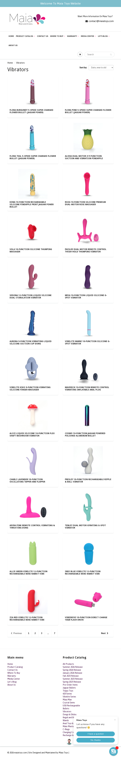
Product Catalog (24, 36)
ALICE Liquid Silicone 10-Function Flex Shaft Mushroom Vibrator (32, 434)
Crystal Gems (69, 702)
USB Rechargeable (71, 705)
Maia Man (67, 699)
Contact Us (42, 36)
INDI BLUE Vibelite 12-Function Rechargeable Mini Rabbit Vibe (82, 572)
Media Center (87, 36)
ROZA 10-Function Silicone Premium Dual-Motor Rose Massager (85, 203)
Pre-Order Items (70, 685)
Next (103, 633)
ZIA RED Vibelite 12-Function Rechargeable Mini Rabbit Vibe (27, 618)
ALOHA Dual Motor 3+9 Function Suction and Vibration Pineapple (84, 157)
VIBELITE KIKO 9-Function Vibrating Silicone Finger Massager (30, 388)
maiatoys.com (20, 752)
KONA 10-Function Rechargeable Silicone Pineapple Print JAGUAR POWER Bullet (32, 204)
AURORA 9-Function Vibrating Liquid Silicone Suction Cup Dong (30, 342)
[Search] (111, 54)
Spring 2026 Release (72, 670)
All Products (68, 664)
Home (11, 36)
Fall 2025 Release (71, 676)
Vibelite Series (69, 696)
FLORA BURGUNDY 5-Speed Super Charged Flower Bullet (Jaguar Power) (31, 111)
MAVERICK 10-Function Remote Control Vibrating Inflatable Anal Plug (87, 388)
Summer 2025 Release (73, 679)
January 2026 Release (72, 673)
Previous (17, 633)
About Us (13, 45)
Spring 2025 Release (72, 682)
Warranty (72, 36)
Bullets (66, 708)
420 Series (67, 693)
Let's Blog (103, 36)
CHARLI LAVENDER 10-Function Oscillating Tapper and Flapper (27, 480)
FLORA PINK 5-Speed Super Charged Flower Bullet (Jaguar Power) (88, 111)
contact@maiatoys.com (101, 21)
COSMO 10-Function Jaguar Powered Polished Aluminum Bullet (85, 434)
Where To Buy (56, 36)
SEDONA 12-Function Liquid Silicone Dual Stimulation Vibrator (30, 296)
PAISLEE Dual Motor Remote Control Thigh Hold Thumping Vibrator (85, 250)
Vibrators (67, 711)
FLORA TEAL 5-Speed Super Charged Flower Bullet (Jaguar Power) (33, 157)
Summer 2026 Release (73, 667)
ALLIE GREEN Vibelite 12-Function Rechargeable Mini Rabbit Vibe (28, 572)
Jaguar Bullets (69, 688)
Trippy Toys (68, 691)
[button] (113, 751)
